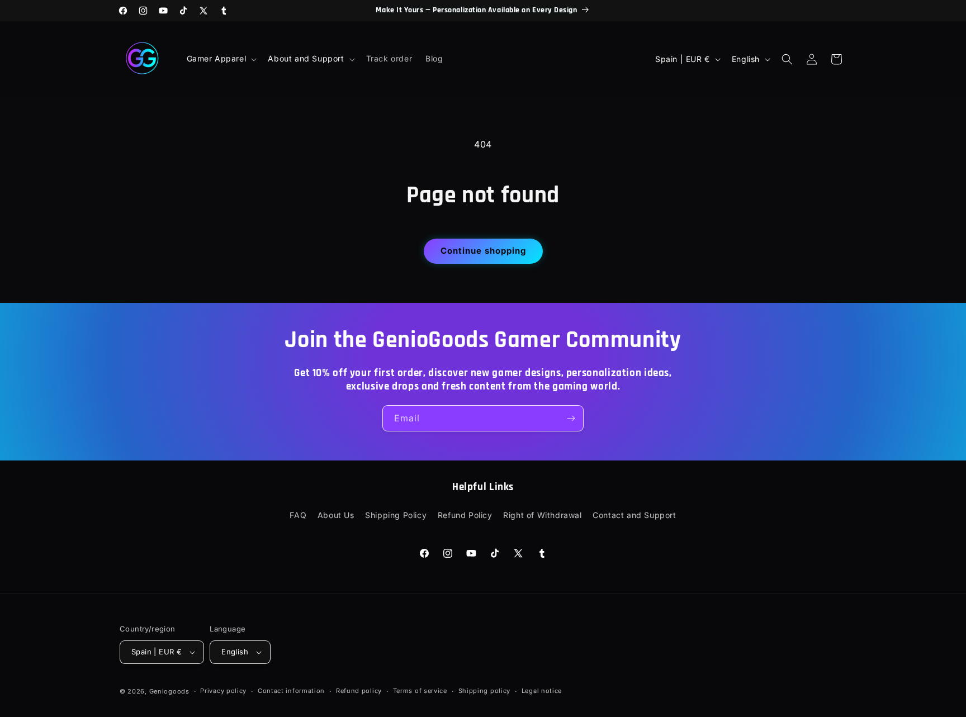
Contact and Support (634, 515)
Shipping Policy (396, 515)
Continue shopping (483, 250)
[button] (221, 58)
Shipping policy (484, 691)
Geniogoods (169, 691)
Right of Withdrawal (542, 515)
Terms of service (420, 691)
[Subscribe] (570, 418)
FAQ (298, 515)
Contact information (291, 691)
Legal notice (542, 691)
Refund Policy (465, 515)
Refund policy (359, 691)
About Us (336, 515)
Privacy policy (223, 691)
